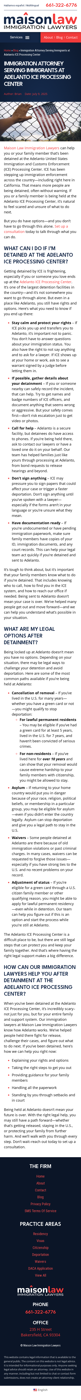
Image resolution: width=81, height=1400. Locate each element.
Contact (72, 37)
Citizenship (41, 1248)
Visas (40, 1241)
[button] (27, 37)
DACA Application (40, 1268)
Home (7, 50)
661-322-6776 (61, 5)
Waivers (40, 1262)
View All (40, 1275)
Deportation (40, 1255)
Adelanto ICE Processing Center (45, 281)
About (48, 37)
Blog (59, 37)
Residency (40, 1234)
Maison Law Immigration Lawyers (31, 148)
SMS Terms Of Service (40, 1211)
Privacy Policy (41, 1204)
